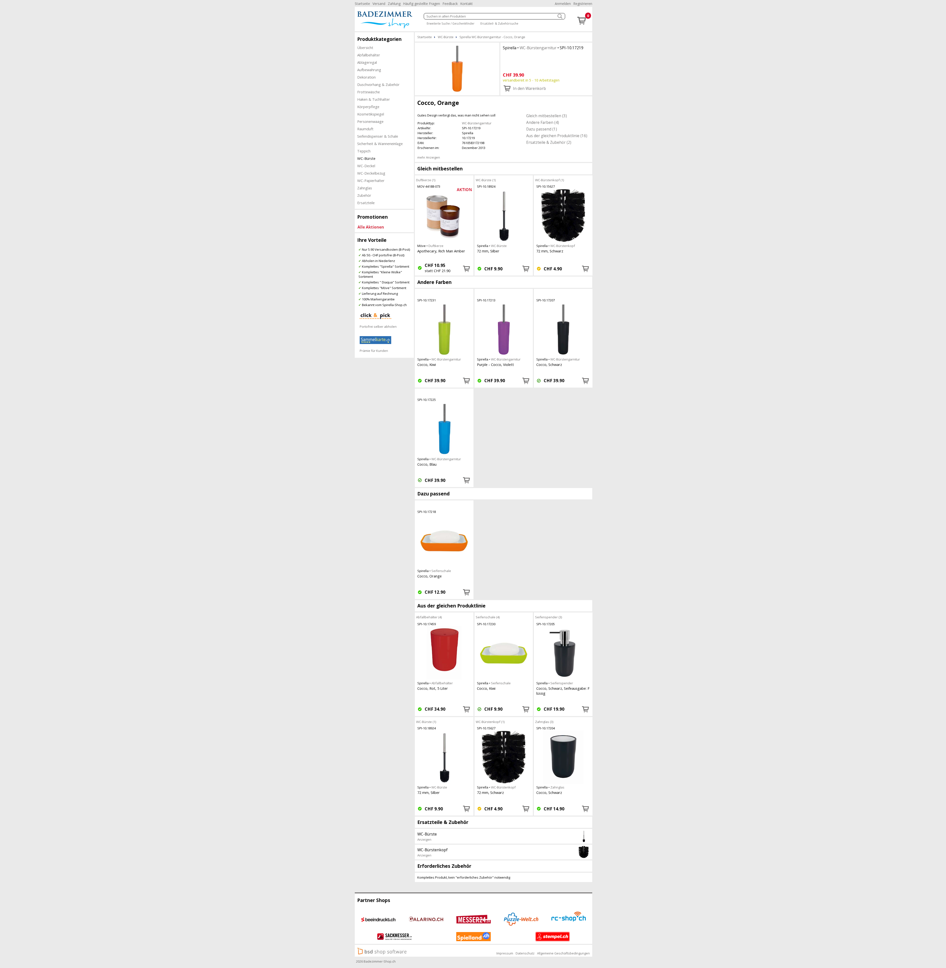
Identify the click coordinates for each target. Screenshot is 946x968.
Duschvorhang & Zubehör (378, 84)
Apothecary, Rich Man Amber (441, 250)
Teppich (364, 150)
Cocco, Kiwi (426, 364)
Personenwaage (370, 121)
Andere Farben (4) (542, 122)
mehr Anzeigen (428, 157)
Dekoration (366, 77)
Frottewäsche (368, 91)
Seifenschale (441, 571)
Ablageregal (367, 62)
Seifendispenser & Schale (377, 136)
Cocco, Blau (427, 464)
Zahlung (394, 3)
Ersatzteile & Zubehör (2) (548, 142)
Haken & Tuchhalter (373, 99)
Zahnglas (364, 187)
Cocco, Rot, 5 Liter (432, 688)
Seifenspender (561, 683)
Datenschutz (525, 953)
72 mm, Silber (488, 250)
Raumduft (365, 128)
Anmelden (563, 3)
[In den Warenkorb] (466, 268)
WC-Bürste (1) (486, 180)
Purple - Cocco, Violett (495, 364)
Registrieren (582, 3)
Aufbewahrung (369, 69)
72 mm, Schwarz (549, 250)
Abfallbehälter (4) (429, 617)
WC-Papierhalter (371, 180)
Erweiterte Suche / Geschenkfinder (450, 23)
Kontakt (466, 3)
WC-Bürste (366, 158)
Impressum (504, 953)
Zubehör (364, 195)
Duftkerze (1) (425, 180)
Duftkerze (435, 246)
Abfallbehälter (368, 54)
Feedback (450, 3)
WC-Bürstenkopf (562, 246)
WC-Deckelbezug (371, 173)
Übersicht (365, 47)
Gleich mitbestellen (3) (546, 115)
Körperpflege (368, 106)
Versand (378, 3)
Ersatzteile (366, 202)
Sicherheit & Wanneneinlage (380, 143)
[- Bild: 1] (457, 68)
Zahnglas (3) (544, 721)
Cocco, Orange (429, 576)
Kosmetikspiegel (370, 114)
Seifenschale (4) (488, 617)
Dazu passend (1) (541, 129)
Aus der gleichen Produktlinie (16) (556, 135)
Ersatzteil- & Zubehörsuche (499, 23)
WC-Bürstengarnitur (538, 47)
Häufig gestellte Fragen (421, 3)
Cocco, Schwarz (549, 364)
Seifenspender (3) (548, 617)
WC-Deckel (366, 165)
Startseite (362, 3)
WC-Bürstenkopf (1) (549, 180)
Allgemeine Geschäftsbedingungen (563, 953)
